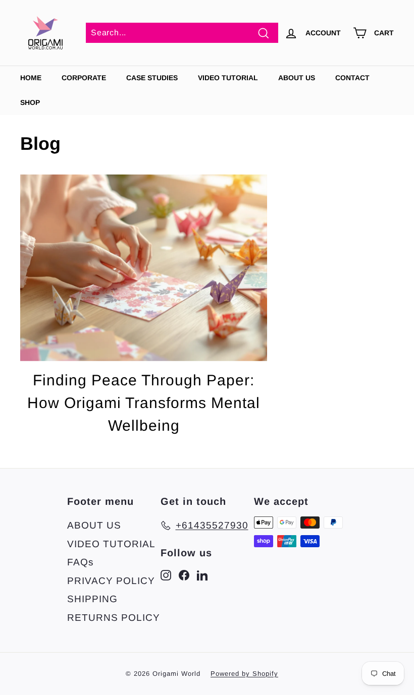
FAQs (80, 562)
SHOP (30, 102)
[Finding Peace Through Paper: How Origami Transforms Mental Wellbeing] (143, 268)
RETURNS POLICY (113, 617)
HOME (30, 78)
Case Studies (152, 78)
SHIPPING (92, 599)
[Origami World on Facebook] (184, 575)
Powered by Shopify (244, 673)
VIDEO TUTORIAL (111, 544)
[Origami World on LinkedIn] (202, 575)
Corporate (84, 78)
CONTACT (352, 78)
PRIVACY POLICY (111, 580)
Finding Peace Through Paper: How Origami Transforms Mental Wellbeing (143, 403)
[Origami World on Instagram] (166, 575)
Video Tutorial (228, 78)
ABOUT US (296, 78)
